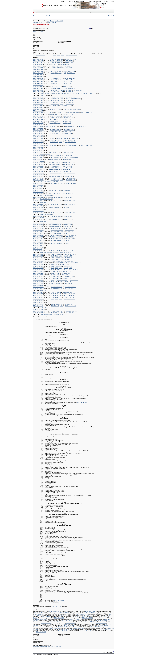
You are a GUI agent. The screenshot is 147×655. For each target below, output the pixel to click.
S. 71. (59, 78)
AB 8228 (69, 287)
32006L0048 (49, 252)
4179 (65, 73)
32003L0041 (43, 218)
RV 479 (53, 288)
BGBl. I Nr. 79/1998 (38, 138)
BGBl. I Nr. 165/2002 (38, 185)
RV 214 (51, 114)
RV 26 (50, 105)
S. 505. (75, 55)
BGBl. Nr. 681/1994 (38, 104)
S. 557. (70, 81)
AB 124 (56, 276)
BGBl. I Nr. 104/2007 (38, 261)
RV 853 (52, 224)
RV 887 (52, 130)
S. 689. (74, 178)
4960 (63, 105)
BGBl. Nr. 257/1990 (38, 61)
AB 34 (55, 66)
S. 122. (61, 231)
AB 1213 (57, 235)
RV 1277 (53, 183)
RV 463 (52, 78)
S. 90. (74, 126)
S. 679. (70, 166)
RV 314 (58, 262)
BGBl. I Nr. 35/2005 (38, 223)
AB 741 (56, 295)
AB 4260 (69, 78)
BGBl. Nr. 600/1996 (38, 117)
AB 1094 (57, 231)
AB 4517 (76, 90)
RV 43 (52, 250)
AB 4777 (68, 100)
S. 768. (72, 276)
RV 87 (51, 152)
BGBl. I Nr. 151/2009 (38, 288)
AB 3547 (71, 55)
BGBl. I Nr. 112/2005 (38, 231)
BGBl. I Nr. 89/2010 (38, 300)
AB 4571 (68, 92)
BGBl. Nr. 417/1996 (38, 116)
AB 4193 (69, 71)
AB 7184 (69, 212)
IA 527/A (52, 223)
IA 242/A (52, 116)
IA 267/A (53, 71)
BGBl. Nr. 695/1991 (38, 71)
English (112, 1)
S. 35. (58, 114)
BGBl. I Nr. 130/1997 (38, 130)
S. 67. (60, 295)
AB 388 (57, 257)
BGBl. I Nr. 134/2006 (38, 243)
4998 (70, 109)
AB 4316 (66, 83)
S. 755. (71, 266)
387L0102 (42, 95)
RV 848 (52, 219)
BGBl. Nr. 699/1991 (38, 73)
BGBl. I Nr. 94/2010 (38, 302)
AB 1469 (57, 243)
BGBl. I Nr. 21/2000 (38, 150)
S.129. (60, 140)
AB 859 (56, 168)
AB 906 (56, 223)
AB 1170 (57, 92)
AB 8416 (67, 304)
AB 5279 (68, 117)
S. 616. (72, 114)
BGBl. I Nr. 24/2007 (38, 250)
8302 (65, 294)
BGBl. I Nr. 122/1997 (38, 126)
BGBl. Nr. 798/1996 (38, 123)
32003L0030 (43, 214)
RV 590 (52, 164)
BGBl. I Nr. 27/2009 (38, 278)
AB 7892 (62, 264)
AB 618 (56, 81)
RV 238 (53, 200)
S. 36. (60, 67)
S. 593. (70, 105)
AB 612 (62, 269)
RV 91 (52, 278)
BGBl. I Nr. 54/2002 (38, 171)
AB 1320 (57, 311)
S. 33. (59, 155)
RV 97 (51, 197)
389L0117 (85, 93)
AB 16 (55, 190)
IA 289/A (52, 117)
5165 (82, 112)
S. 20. (58, 193)
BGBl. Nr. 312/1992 (38, 78)
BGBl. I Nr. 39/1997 (38, 124)
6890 (65, 200)
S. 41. (65, 262)
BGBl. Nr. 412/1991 (38, 67)
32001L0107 (43, 199)
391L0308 (91, 93)
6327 (64, 162)
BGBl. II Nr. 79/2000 (38, 149)
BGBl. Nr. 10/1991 (37, 64)
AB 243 (56, 155)
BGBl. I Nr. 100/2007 (38, 257)
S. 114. (61, 311)
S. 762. (68, 273)
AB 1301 (57, 99)
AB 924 (56, 224)
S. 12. (57, 105)
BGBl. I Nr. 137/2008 (38, 273)
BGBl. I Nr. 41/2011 (38, 309)
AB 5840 (69, 142)
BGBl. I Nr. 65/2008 (38, 266)
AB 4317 (66, 81)
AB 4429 (65, 86)
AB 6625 (69, 173)
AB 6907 (69, 200)
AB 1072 (56, 176)
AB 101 (55, 152)
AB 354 (56, 73)
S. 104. (60, 133)
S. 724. (74, 228)
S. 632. (72, 130)
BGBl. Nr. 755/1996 (38, 119)
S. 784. (73, 294)
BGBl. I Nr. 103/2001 (38, 166)
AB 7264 (66, 219)
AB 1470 (57, 237)
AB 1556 (57, 100)
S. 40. (59, 117)
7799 (71, 262)
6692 (67, 180)
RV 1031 (52, 176)
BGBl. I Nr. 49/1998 (38, 136)
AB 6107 (67, 152)
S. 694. (69, 190)
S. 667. (70, 155)
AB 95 (59, 112)
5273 (64, 117)
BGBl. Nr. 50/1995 (37, 107)
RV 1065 (53, 231)
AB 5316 (65, 119)
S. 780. (74, 287)
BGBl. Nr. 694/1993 (38, 97)
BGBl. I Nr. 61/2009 (38, 281)
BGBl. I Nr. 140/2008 (38, 274)
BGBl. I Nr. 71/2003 (38, 193)
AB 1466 (57, 240)
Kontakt (62, 1)
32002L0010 (56, 181)
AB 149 (55, 109)
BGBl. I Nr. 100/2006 (38, 238)
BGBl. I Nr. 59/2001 (38, 164)
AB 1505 (56, 142)
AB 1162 (57, 59)
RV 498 (51, 123)
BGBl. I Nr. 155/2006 (38, 247)
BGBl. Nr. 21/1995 (37, 105)
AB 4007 (64, 66)
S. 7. (58, 66)
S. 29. (56, 281)
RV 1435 (52, 237)
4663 (72, 99)
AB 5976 (86, 145)
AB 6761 (70, 183)
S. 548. (73, 71)
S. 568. (74, 88)
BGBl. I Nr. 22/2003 (38, 192)
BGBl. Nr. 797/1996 (38, 121)
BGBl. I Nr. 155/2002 (38, 183)
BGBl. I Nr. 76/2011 (38, 311)
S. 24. (60, 254)
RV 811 (52, 86)
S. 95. (59, 171)
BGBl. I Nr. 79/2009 (38, 283)
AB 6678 (70, 178)
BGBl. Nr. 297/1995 (38, 109)
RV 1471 (52, 142)
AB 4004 (63, 64)
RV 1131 (53, 178)
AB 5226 (68, 114)
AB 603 (56, 164)
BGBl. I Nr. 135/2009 (38, 287)
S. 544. (71, 67)
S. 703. (73, 200)
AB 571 (56, 268)
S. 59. (59, 207)
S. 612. (90, 112)
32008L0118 (43, 290)
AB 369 (56, 157)
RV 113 (52, 280)
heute (48, 21)
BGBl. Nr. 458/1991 (38, 69)
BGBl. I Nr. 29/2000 (38, 152)
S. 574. (74, 97)
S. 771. (76, 280)
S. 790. (71, 304)
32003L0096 (49, 214)
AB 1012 (57, 230)
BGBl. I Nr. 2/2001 (37, 159)
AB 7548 (68, 240)
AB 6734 (70, 180)
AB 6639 (67, 176)
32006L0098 (56, 252)
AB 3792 (70, 59)
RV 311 (52, 157)
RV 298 (53, 261)
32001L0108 (49, 199)
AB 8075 (68, 276)
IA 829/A (53, 240)
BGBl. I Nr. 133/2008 (38, 271)
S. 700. (69, 197)
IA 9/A (51, 64)
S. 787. (73, 297)
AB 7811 (67, 259)
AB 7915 (66, 266)
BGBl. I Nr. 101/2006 (38, 240)
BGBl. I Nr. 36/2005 (38, 224)
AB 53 (54, 105)
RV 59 (51, 193)
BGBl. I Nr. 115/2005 (38, 233)
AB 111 (55, 193)
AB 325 (56, 117)
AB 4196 (69, 73)
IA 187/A (52, 155)
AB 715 (56, 166)
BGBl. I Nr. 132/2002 (38, 180)
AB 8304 (69, 294)
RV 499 (52, 162)
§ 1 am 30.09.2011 (37, 22)
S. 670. (78, 157)
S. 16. (63, 112)
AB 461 (56, 207)
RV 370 (51, 119)
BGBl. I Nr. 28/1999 (38, 142)
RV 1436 (53, 243)
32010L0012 (43, 307)
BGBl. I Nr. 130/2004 (38, 211)
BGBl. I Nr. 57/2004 (38, 207)
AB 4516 (70, 88)
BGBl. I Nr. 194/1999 (51, 145)
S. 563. (69, 86)
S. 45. (59, 157)
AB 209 (57, 67)
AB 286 (55, 114)
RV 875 (53, 304)
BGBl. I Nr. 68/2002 (38, 173)
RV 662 (52, 295)
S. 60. (60, 294)
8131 (61, 281)
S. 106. (61, 178)
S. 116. (61, 228)
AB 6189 (66, 155)
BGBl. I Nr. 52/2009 (38, 280)
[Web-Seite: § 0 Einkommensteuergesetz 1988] (88, 28)
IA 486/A (53, 88)
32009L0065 (43, 314)
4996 (64, 109)
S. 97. (59, 173)
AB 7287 (66, 226)
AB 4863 (68, 102)
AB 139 (55, 197)
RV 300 (53, 259)
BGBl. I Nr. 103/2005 (38, 228)
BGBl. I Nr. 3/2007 (37, 249)
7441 (67, 235)
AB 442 (52, 264)
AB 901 (56, 130)
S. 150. (60, 142)
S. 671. (72, 159)
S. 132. (61, 235)
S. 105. (58, 131)
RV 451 (52, 207)
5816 (66, 142)
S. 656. (90, 145)
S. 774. (71, 283)
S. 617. (72, 117)
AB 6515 (66, 168)
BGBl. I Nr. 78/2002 (38, 174)
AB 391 (56, 256)
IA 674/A (53, 266)
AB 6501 (65, 169)
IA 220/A (53, 254)
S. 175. (77, 145)
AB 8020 (66, 271)
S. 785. (73, 295)
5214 (64, 114)
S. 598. (78, 109)
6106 (64, 152)
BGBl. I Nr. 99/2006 (38, 237)
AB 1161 (63, 138)
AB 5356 (65, 123)
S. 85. (60, 304)
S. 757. (70, 268)
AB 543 (56, 79)
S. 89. (60, 212)
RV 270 (52, 256)
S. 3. (58, 273)
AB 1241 (57, 140)
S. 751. (70, 256)
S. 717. (73, 212)
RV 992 (53, 228)
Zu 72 (56, 112)
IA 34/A (52, 190)
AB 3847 (67, 61)
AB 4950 (66, 105)
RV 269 (53, 257)
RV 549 (52, 269)
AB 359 (57, 259)
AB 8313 (69, 295)
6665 (67, 178)
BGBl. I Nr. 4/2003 (37, 188)
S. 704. (73, 204)
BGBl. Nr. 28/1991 (37, 66)
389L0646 (53, 93)
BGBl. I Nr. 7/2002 (37, 169)
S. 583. (72, 100)
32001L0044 (43, 181)
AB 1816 (57, 104)
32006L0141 (69, 252)
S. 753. (66, 264)
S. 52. (60, 71)
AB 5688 (73, 138)
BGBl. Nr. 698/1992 (38, 85)
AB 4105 (66, 67)
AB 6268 (73, 157)
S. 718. (69, 216)
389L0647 (63, 93)
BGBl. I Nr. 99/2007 (38, 256)
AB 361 (57, 261)
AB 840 (56, 297)
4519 (66, 88)
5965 (82, 145)
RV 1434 (53, 238)
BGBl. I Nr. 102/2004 (38, 209)
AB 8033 (64, 273)
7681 (64, 250)
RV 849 (67, 126)
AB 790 (55, 216)
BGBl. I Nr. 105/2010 (38, 304)
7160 (65, 212)
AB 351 (57, 71)
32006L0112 (62, 252)
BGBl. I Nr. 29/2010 (38, 294)
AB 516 (57, 266)
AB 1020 (56, 171)
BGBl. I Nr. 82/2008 (38, 268)
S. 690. (74, 180)
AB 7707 (69, 254)
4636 (67, 97)
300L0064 (42, 161)
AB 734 (56, 212)
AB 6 (55, 273)
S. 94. (59, 130)
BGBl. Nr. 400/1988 (38, 32)
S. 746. (73, 254)
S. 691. (74, 183)
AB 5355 (65, 121)
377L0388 (42, 154)
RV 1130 (53, 92)
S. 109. (60, 219)
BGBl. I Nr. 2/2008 (37, 262)
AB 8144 (67, 283)
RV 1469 (53, 100)
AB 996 (57, 88)
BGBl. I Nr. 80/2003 (38, 197)
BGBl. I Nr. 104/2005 (38, 230)
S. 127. (61, 92)
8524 (67, 311)
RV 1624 (53, 102)
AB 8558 (70, 311)
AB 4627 (70, 97)
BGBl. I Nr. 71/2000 (38, 155)
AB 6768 (64, 190)
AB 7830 (74, 262)
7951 (71, 269)
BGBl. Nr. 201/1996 (38, 112)
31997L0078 (43, 195)
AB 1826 (57, 102)
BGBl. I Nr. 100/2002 (38, 178)
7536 (67, 243)
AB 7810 (67, 261)
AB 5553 (81, 126)
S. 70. (62, 55)
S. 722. (70, 219)
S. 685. (70, 171)
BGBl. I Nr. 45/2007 (38, 254)
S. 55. (60, 266)
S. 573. (72, 92)
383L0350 (74, 93)
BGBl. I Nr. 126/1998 (38, 140)
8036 (63, 274)
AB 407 (55, 159)
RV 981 (53, 306)
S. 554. (73, 78)
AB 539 (56, 162)
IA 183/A (53, 67)
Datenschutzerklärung (80, 1)
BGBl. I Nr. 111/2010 (38, 306)
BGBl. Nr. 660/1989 (38, 59)
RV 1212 (53, 311)
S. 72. (57, 271)
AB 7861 (67, 257)
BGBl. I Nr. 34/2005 (38, 219)
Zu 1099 (58, 138)
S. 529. (72, 61)
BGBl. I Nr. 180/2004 (38, 212)
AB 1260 (57, 61)
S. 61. (59, 162)
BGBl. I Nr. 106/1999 (38, 145)
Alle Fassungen (52, 22)
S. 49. (60, 287)
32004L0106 (43, 221)
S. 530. (71, 62)
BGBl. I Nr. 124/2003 (38, 200)
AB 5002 (74, 109)
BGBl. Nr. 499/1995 (38, 111)
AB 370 (62, 262)
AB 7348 (67, 230)
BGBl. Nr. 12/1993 (37, 86)
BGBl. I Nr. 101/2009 (38, 285)
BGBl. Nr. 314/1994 (38, 100)
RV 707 (51, 216)
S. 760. (70, 271)
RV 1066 (53, 233)
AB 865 (71, 126)
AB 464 (55, 119)
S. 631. (85, 126)
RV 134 (52, 109)
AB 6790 (68, 193)
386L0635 (80, 93)
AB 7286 (66, 224)
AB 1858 (72, 145)
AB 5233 (65, 116)
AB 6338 (68, 162)
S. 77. (59, 81)
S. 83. (58, 169)
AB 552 (55, 121)
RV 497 (51, 121)
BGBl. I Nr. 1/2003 (37, 187)
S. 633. (69, 131)
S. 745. (72, 250)
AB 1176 (57, 178)
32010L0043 (49, 314)
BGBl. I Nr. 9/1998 (37, 131)
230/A (56, 90)
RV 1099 (52, 138)
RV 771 (52, 297)
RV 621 (54, 55)
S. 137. (61, 99)
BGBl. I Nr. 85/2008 (38, 269)
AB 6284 (67, 159)
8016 (62, 271)
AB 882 (55, 86)
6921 (65, 204)
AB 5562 (68, 130)
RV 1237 (53, 99)
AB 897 (56, 219)
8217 (66, 287)
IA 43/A (52, 66)
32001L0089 (49, 195)
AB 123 (57, 254)
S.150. (61, 240)
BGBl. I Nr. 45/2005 (38, 226)
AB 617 (56, 83)
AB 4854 (68, 104)
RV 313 (53, 204)
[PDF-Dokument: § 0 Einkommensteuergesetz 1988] (92, 28)
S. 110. (61, 180)
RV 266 (52, 73)
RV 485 (53, 287)
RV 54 (52, 276)
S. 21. (65, 280)
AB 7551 (68, 238)
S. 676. (72, 162)
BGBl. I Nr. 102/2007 (38, 259)
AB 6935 (69, 204)
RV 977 (52, 173)
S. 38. (60, 200)
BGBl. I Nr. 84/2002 (38, 176)
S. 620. (69, 121)
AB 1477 (57, 238)
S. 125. (61, 59)
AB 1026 (57, 306)
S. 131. (61, 97)
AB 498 (57, 288)
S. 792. (74, 306)
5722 (66, 140)
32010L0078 (63, 314)
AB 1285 (57, 183)
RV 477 (52, 292)
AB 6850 (65, 197)
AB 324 (56, 204)
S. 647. (74, 142)
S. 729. (75, 235)
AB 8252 (67, 288)
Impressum (69, 1)
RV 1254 (53, 312)
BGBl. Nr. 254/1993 (38, 90)
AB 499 (56, 292)
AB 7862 (66, 256)
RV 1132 (53, 97)
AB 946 (57, 304)
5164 (77, 112)
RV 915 (51, 133)
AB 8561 (68, 312)
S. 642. (74, 140)
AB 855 (51, 169)
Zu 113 (58, 280)
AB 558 (57, 287)
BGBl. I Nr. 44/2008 (38, 264)
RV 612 (52, 294)
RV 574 (52, 81)
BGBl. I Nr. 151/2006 (38, 245)
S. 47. (58, 119)
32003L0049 (43, 202)
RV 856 (52, 226)
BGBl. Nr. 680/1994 (38, 102)
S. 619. (69, 119)
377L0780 (47, 93)
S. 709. (70, 207)
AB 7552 (67, 237)
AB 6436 (66, 166)
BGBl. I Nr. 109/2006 (38, 242)
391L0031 (69, 93)
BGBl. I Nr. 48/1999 (38, 143)
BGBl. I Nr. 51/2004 (38, 205)
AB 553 (55, 123)
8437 (66, 306)
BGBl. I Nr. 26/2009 (38, 276)
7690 (66, 254)
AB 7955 (66, 268)
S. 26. (58, 152)
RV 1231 (52, 61)
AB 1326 (57, 312)
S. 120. (67, 138)
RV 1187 (52, 140)
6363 (64, 164)
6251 (70, 157)
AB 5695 (70, 140)
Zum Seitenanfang (107, 652)
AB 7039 (66, 207)
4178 (65, 71)
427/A (62, 90)
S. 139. (61, 61)
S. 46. (56, 264)
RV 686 (53, 212)
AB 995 (65, 90)
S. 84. (59, 168)
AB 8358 (69, 299)
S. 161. (61, 100)
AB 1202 (57, 180)
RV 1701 (53, 104)
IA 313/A (52, 59)
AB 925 (56, 226)
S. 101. (61, 176)
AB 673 (58, 55)
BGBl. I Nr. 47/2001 (38, 162)
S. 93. (59, 216)
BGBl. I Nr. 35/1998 (50, 126)
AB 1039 (56, 173)
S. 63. (65, 269)
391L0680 (47, 154)
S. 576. (79, 99)
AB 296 (56, 200)
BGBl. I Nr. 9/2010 (37, 292)
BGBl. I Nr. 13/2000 (38, 147)
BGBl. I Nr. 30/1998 (38, 133)
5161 (68, 112)
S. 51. (58, 121)
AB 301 (56, 116)
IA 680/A (53, 283)
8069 (65, 276)
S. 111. (60, 88)
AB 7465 (71, 235)
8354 (65, 297)
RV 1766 (68, 145)
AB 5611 (66, 133)
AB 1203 (57, 97)
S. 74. (59, 166)
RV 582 (52, 83)
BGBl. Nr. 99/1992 (37, 76)
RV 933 (51, 131)
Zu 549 (58, 269)
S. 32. (59, 109)
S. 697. (72, 193)
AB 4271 (66, 79)
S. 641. (77, 138)
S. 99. (59, 86)
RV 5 (52, 273)
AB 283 (52, 281)
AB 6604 (66, 171)
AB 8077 (65, 278)
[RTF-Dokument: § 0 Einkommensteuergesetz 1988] (90, 28)
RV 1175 (53, 180)
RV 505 (52, 268)
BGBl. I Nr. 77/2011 (38, 312)
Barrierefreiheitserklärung (94, 1)
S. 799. (75, 311)
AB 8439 (70, 306)
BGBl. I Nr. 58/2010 (38, 297)
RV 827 (52, 168)
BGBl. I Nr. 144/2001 (38, 168)
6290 (64, 159)
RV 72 (51, 112)
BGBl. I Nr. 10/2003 (38, 190)
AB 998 (55, 131)
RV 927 (52, 171)
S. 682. (70, 168)
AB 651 (56, 294)
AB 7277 (67, 223)
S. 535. (68, 64)
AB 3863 (67, 62)
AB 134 (56, 278)
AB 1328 (57, 62)
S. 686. (73, 173)
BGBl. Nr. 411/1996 (38, 114)
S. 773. (69, 281)
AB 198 (62, 280)
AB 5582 (65, 131)
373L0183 (42, 93)
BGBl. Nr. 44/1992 (37, 74)
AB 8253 (65, 292)
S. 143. (61, 62)
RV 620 (52, 166)
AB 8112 (72, 280)
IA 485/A (53, 90)
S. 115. (61, 183)
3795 (66, 59)
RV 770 (52, 299)
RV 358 (51, 159)
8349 (65, 299)
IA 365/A (52, 62)
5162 (71, 112)
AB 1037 (56, 133)
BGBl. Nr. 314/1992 (38, 79)
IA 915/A (53, 271)
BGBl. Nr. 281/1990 (38, 62)
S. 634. (70, 133)
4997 (67, 109)
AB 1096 (57, 233)
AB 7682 (68, 250)
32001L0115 (49, 181)
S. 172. (61, 102)
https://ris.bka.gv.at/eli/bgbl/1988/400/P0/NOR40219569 (47, 646)
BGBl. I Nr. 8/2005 (37, 216)
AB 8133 (65, 281)
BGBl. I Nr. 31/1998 (38, 135)
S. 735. (72, 237)
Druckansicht (110, 15)
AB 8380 (69, 297)
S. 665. (72, 152)
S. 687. (71, 176)
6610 (65, 173)
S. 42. (60, 256)
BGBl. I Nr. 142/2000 (38, 157)
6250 (65, 157)
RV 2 (52, 274)
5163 (74, 112)
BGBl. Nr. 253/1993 (38, 88)
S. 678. (72, 164)
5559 (65, 130)
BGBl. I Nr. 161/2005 (38, 235)
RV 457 (52, 79)
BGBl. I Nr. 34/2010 (38, 295)
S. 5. (58, 64)
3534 (67, 55)
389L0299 (58, 93)
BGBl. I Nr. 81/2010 (38, 299)
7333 (66, 228)
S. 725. (72, 231)
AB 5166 (86, 112)
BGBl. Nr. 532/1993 (38, 92)
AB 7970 (75, 269)
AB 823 (56, 299)
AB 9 (55, 274)
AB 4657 (75, 99)
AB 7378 (68, 233)
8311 (65, 295)
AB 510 (56, 78)
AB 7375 (68, 231)
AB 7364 (70, 228)
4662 (67, 99)
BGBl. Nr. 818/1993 (38, 99)
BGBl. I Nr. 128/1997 (38, 128)
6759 (67, 183)
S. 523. (74, 59)
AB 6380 (68, 164)
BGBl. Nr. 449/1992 (38, 83)
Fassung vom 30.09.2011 (56, 21)
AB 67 (55, 250)
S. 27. (59, 197)
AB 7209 (65, 216)
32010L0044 (56, 314)
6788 (64, 193)
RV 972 (53, 230)
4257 (65, 78)
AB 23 (54, 64)
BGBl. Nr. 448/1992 (38, 81)
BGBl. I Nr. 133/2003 (38, 204)
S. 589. (72, 102)
